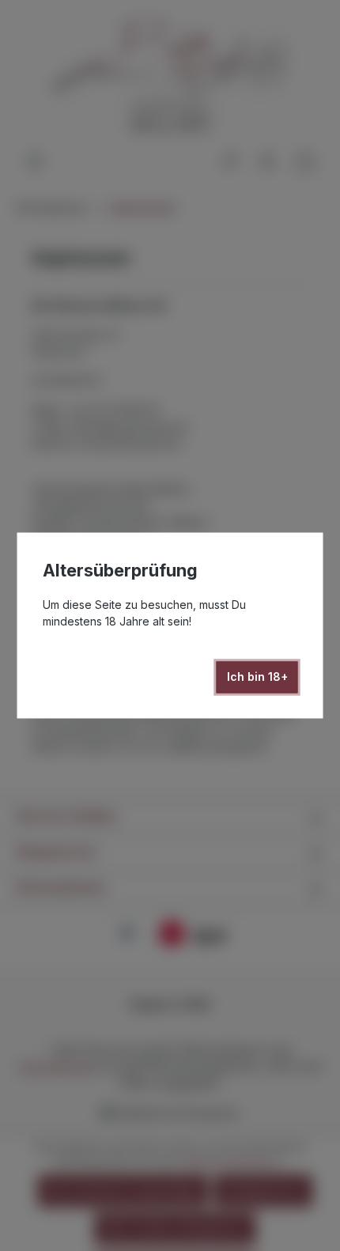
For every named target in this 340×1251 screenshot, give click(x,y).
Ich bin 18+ (257, 677)
